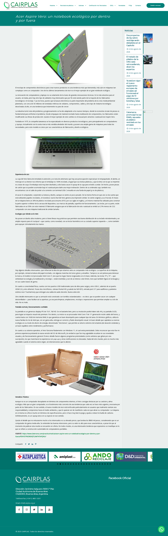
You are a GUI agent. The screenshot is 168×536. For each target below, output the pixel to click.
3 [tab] (63, 464)
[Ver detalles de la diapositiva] (32, 456)
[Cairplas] (20, 5)
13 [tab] (89, 464)
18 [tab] (102, 464)
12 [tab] (86, 464)
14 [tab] (91, 464)
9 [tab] (78, 464)
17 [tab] (99, 464)
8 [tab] (76, 464)
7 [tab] (73, 464)
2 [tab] (60, 464)
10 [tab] (81, 464)
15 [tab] (94, 464)
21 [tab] (110, 464)
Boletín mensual (156, 5)
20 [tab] (107, 464)
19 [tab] (105, 464)
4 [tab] (65, 464)
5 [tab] (68, 464)
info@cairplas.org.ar (27, 503)
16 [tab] (97, 464)
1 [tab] (57, 464)
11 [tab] (84, 464)
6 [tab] (70, 464)
